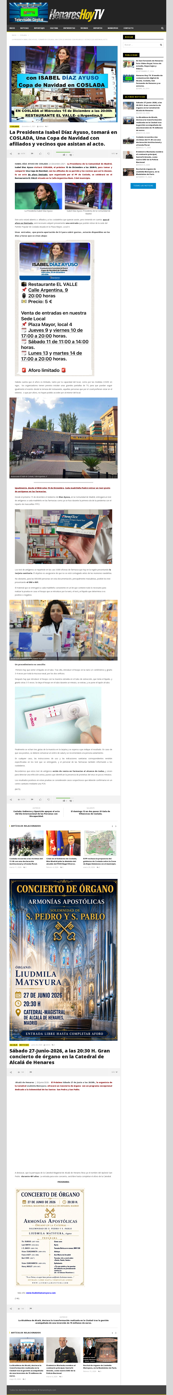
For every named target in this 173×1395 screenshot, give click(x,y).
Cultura (54, 28)
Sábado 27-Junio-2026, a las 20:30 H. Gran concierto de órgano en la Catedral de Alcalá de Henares (59, 1056)
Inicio (12, 28)
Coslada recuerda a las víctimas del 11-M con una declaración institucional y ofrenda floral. (26, 861)
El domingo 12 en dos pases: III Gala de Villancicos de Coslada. (90, 811)
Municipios (113, 28)
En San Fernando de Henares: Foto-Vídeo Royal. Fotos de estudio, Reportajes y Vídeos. (149, 64)
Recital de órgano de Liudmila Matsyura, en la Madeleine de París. (100, 1366)
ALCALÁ (13, 1045)
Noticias (24, 28)
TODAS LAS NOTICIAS (143, 185)
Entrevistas (69, 28)
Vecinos (84, 28)
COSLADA (14, 126)
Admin (41, 126)
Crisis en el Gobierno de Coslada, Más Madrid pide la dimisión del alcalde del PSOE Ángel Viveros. (61, 861)
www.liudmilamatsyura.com (41, 1293)
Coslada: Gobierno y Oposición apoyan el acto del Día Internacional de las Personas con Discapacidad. (36, 813)
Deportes (97, 28)
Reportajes (39, 28)
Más (114, 153)
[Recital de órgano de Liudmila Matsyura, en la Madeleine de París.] (100, 1350)
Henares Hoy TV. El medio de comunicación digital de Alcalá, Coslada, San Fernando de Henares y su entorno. (149, 80)
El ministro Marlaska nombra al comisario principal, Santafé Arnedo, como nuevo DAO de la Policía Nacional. (61, 1369)
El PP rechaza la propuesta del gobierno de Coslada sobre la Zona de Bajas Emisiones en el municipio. (99, 861)
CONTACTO (128, 28)
